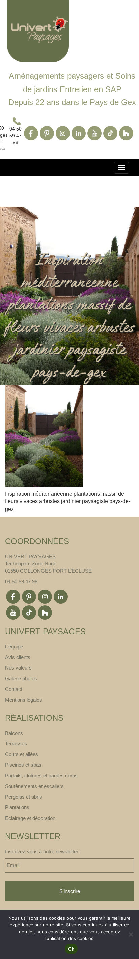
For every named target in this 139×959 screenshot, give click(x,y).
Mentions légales (23, 700)
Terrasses (16, 743)
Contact (13, 689)
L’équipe (14, 647)
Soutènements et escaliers (34, 786)
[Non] (130, 934)
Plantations (17, 807)
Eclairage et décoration (30, 818)
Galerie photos (21, 678)
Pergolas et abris (23, 797)
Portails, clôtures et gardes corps (41, 775)
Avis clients (17, 657)
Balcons (14, 733)
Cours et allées (21, 754)
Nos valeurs (18, 668)
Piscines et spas (23, 765)
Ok (71, 949)
